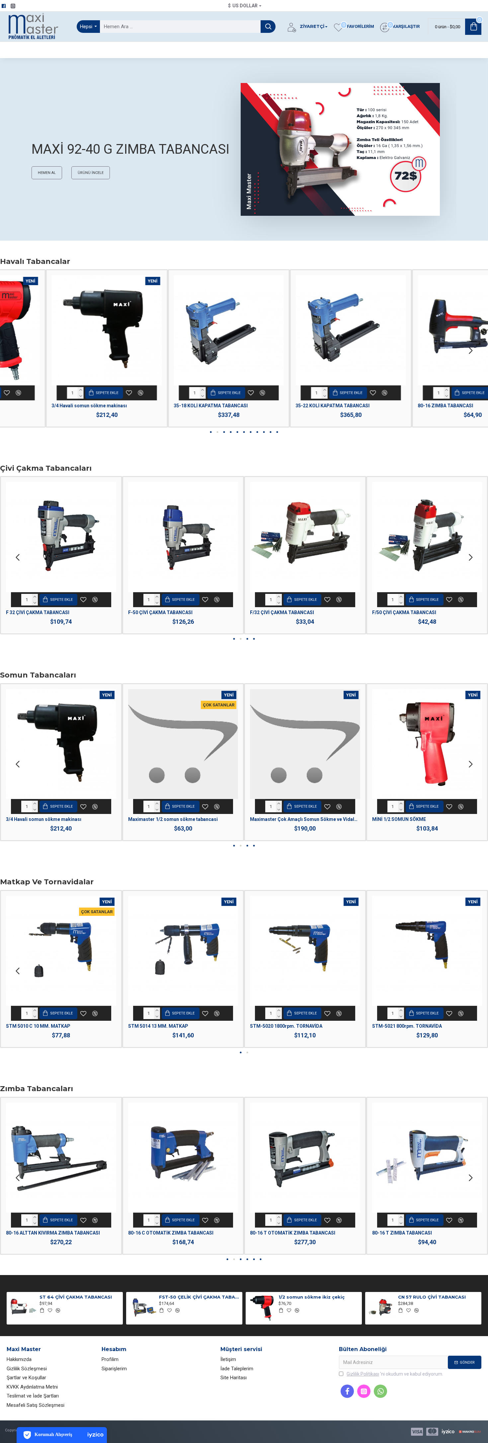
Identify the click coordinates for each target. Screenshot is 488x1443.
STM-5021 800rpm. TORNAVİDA (407, 1026)
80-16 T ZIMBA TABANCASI (402, 1233)
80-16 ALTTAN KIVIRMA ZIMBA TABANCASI (53, 1233)
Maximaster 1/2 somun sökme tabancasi (173, 819)
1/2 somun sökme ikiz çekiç (312, 1297)
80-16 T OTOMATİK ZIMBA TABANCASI (292, 1233)
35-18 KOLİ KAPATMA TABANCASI (165, 405)
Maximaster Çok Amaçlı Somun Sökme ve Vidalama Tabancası (305, 819)
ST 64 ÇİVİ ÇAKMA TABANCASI (76, 1297)
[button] (17, 350)
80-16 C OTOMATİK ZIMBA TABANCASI (170, 1233)
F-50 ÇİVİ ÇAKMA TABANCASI (160, 612)
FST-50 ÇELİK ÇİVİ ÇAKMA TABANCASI (199, 1297)
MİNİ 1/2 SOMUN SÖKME (399, 819)
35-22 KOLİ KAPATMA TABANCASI (287, 405)
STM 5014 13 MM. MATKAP (158, 1026)
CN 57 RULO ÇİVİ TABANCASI (432, 1297)
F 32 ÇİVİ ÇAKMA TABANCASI (37, 612)
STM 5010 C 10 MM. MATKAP (38, 1026)
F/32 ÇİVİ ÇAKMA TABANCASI (282, 612)
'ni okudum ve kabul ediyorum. (395, 1374)
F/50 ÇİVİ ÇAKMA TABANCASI (404, 612)
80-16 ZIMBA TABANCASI (400, 405)
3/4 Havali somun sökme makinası (43, 405)
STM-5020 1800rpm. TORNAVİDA (286, 1026)
